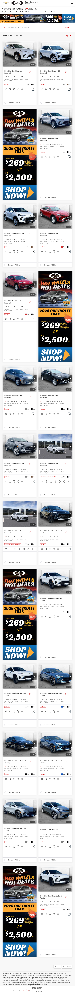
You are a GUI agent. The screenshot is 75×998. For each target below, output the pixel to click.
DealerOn (16, 990)
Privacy (27, 990)
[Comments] (33, 89)
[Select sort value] (70, 35)
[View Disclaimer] (22, 89)
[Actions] (33, 72)
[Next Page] (59, 967)
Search (67, 28)
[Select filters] (67, 35)
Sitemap (22, 990)
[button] (35, 54)
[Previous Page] (55, 967)
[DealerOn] (37, 988)
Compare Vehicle (14, 103)
